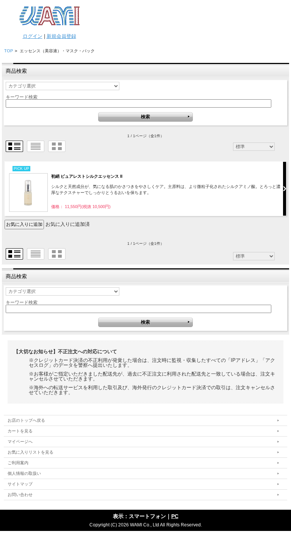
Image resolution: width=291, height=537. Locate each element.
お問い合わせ (20, 494)
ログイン (32, 36)
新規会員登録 (61, 36)
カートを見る (20, 431)
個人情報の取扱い (24, 473)
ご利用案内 (18, 462)
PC (174, 516)
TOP (8, 51)
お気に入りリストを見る (30, 452)
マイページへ (20, 441)
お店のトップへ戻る (26, 420)
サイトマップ (20, 484)
